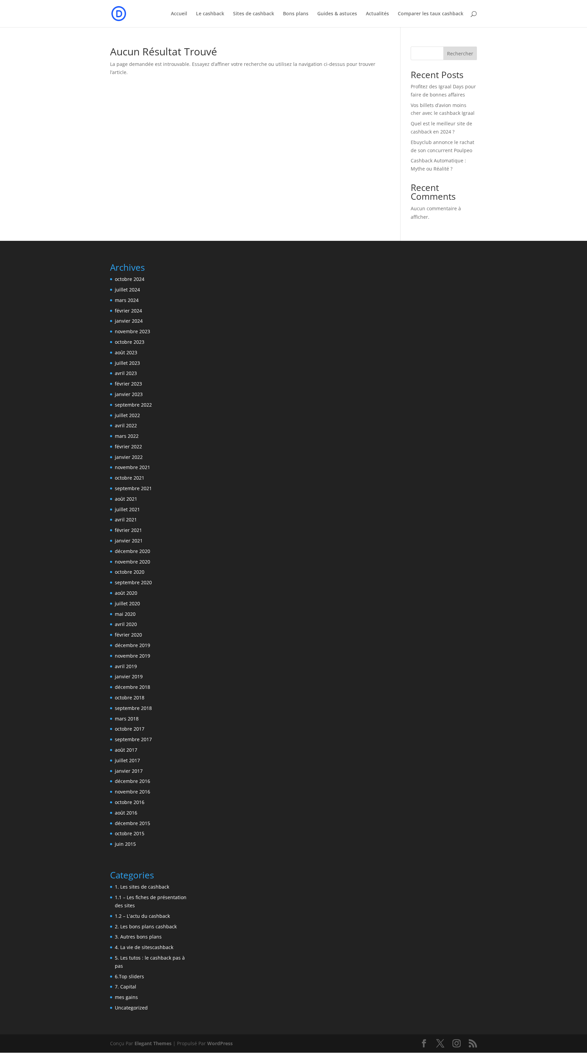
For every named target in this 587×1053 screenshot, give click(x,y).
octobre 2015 (129, 833)
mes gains (126, 997)
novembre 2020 (132, 561)
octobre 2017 (129, 729)
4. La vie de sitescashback (144, 947)
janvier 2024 (129, 321)
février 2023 (128, 383)
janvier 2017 (129, 771)
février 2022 (128, 446)
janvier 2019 (129, 676)
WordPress (220, 1043)
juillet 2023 (127, 363)
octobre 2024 (129, 279)
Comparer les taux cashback (430, 14)
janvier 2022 (129, 457)
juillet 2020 (127, 603)
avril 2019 (126, 666)
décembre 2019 (132, 645)
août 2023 (126, 352)
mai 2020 (125, 614)
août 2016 (126, 812)
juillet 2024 (127, 289)
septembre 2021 (133, 488)
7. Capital (125, 986)
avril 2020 (126, 624)
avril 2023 (126, 373)
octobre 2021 (129, 478)
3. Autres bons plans (138, 936)
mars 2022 (127, 436)
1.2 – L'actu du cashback (142, 916)
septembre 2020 (133, 582)
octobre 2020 (129, 572)
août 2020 (126, 593)
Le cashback (210, 14)
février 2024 (128, 310)
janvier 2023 (129, 394)
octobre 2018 (129, 697)
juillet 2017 (127, 760)
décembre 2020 (132, 551)
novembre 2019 (132, 656)
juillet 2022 (127, 415)
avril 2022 (126, 425)
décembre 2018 (132, 687)
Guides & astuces (337, 14)
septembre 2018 (133, 708)
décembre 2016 (132, 781)
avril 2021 (126, 519)
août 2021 (126, 499)
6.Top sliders (129, 976)
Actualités (377, 14)
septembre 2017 (133, 739)
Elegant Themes (153, 1043)
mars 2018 (127, 718)
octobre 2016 (129, 802)
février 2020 (128, 634)
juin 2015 (125, 844)
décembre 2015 (132, 823)
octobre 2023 (129, 342)
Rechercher (460, 53)
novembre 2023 (132, 331)
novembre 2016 (132, 791)
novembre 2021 (132, 467)
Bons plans (295, 14)
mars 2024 (127, 300)
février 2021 (128, 530)
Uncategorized (131, 1007)
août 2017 (126, 750)
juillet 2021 (127, 509)
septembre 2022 (133, 404)
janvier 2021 (129, 540)
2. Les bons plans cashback (146, 926)
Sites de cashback (253, 14)
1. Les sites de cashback (142, 887)
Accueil (179, 14)
